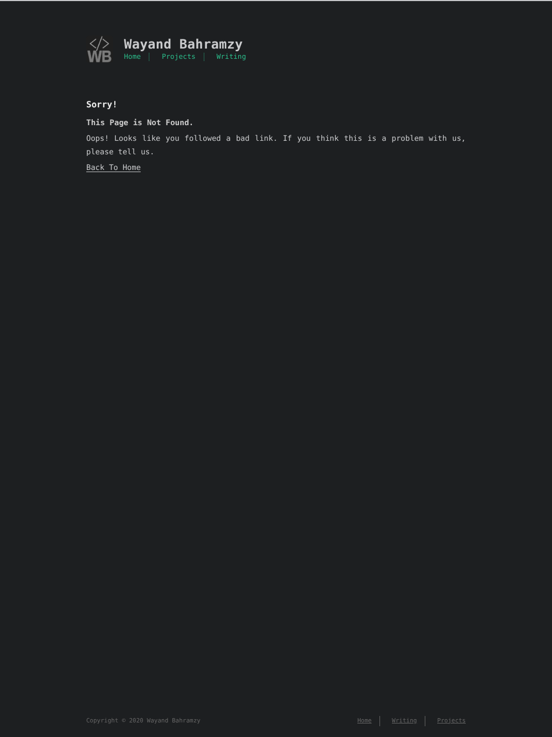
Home (132, 57)
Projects (179, 57)
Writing (231, 57)
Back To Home (113, 167)
